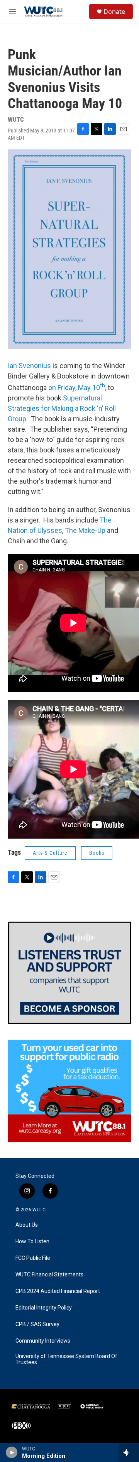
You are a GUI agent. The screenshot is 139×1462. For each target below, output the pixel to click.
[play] (12, 1452)
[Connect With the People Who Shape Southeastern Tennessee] (69, 973)
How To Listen (32, 1241)
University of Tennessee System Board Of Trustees (66, 1359)
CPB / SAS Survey (37, 1324)
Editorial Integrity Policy (43, 1308)
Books (96, 853)
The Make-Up (85, 530)
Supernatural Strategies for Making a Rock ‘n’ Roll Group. (62, 408)
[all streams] (129, 1452)
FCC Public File (32, 1258)
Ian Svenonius (29, 366)
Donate (114, 11)
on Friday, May (69, 388)
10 (98, 388)
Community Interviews (42, 1341)
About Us (26, 1225)
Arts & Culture (50, 853)
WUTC (39, 1209)
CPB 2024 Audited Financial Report (57, 1291)
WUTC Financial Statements (49, 1275)
